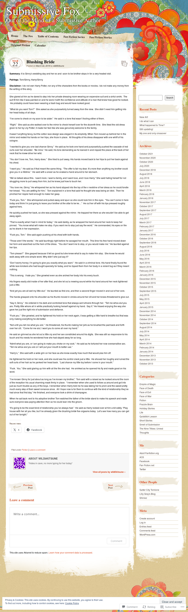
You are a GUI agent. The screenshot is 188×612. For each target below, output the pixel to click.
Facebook (144, 461)
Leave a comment (37, 449)
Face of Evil (145, 392)
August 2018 (146, 173)
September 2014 (148, 323)
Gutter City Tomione (149, 489)
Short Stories (146, 420)
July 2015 (144, 294)
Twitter (143, 469)
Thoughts (144, 432)
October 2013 (146, 363)
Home (14, 36)
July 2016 (144, 250)
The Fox (28, 36)
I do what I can (147, 121)
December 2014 (148, 311)
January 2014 (146, 351)
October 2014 (146, 319)
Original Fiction (20, 45)
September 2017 (148, 210)
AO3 (142, 457)
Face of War (145, 396)
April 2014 (145, 339)
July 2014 (144, 331)
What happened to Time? (152, 125)
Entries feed (145, 526)
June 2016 (145, 254)
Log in (143, 522)
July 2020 (144, 165)
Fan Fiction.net (147, 465)
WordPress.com (147, 534)
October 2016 (146, 238)
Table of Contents (48, 36)
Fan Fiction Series (74, 36)
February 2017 (147, 226)
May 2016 (144, 258)
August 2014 (146, 327)
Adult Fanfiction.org (149, 453)
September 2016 (148, 242)
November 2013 (148, 359)
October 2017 (146, 206)
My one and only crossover (153, 133)
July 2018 (144, 177)
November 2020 (148, 157)
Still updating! (146, 129)
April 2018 (145, 185)
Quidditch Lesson (148, 416)
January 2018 (146, 198)
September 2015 (148, 290)
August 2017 (146, 214)
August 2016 (146, 246)
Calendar (40, 45)
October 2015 (146, 286)
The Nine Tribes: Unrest (151, 428)
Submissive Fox (43, 10)
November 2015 (148, 282)
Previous (27, 486)
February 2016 (147, 270)
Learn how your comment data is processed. (71, 552)
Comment (116, 540)
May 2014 (144, 335)
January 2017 (146, 230)
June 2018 (145, 181)
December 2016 (148, 234)
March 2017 (145, 222)
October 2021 (146, 153)
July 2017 (144, 218)
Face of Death (146, 388)
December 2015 (148, 278)
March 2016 (145, 266)
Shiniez (143, 497)
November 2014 (148, 315)
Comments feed (147, 530)
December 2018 (148, 169)
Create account (147, 518)
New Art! (144, 117)
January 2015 (146, 307)
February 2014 (147, 347)
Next (110, 486)
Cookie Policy (72, 603)
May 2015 (144, 298)
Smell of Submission (150, 424)
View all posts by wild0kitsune (109, 471)
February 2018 (147, 194)
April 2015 (145, 303)
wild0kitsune (58, 65)
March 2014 (145, 343)
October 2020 (146, 161)
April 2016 (145, 262)
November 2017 (148, 202)
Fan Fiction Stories (100, 37)
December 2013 (148, 355)
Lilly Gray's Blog (148, 493)
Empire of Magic (148, 384)
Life (141, 412)
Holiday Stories (147, 408)
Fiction (25, 449)
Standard (123, 62)
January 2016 (146, 274)
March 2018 (145, 190)
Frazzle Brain (146, 404)
